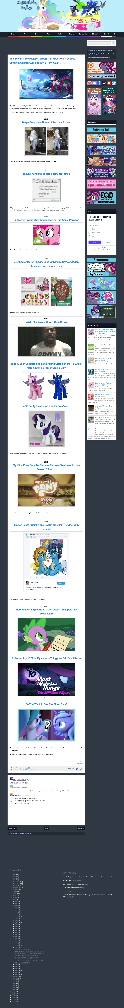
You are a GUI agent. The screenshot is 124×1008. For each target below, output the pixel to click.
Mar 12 (17, 938)
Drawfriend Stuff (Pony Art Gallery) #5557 (103, 384)
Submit (106, 34)
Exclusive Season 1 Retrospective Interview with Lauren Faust (104, 431)
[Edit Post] (31, 768)
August (15, 890)
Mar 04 (17, 968)
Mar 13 (17, 936)
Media (60, 34)
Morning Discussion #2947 (22, 962)
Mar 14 (17, 934)
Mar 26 (17, 911)
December (16, 882)
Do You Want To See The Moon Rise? (46, 704)
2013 (13, 997)
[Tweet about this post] (80, 768)
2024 (13, 878)
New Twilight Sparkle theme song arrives (100, 50)
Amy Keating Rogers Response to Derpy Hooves (105, 346)
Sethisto (74, 884)
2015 (13, 993)
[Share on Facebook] (76, 768)
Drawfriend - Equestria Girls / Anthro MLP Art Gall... (29, 961)
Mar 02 (17, 972)
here (83, 888)
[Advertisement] (101, 454)
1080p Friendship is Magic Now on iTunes (46, 174)
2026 (13, 874)
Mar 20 (17, 922)
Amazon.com (70, 896)
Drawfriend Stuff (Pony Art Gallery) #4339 (26, 955)
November (16, 884)
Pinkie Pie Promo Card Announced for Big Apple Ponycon (46, 220)
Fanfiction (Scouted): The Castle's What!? (26, 957)
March (15, 899)
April (14, 897)
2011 (13, 1001)
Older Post (81, 828)
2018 (13, 988)
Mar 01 (17, 974)
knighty (87, 884)
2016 (13, 991)
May (14, 895)
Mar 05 (17, 966)
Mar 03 (17, 970)
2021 (13, 982)
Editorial (94, 34)
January (15, 978)
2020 (13, 984)
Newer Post (12, 828)
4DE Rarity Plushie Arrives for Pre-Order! (46, 406)
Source (46, 102)
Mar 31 (17, 901)
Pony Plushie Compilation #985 (105, 417)
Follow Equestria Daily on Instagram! (72, 761)
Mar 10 (17, 942)
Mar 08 (17, 946)
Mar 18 (17, 926)
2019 (13, 986)
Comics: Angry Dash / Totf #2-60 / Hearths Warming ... (30, 953)
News (36, 34)
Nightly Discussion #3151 (22, 950)
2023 (13, 880)
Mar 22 (17, 919)
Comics (71, 34)
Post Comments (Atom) (23, 833)
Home (13, 34)
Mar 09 (17, 944)
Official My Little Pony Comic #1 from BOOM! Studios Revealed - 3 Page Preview (105, 331)
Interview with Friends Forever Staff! (99, 57)
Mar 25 (17, 913)
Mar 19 (17, 924)
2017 (13, 990)
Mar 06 (17, 964)
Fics (48, 34)
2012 (13, 999)
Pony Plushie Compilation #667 (23, 959)
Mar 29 (17, 905)
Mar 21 (17, 920)
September (16, 888)
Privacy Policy (67, 891)
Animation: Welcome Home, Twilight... (104, 407)
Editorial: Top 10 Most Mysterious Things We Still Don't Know (46, 658)
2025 (13, 876)
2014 (13, 995)
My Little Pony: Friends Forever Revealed (101, 54)
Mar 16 (17, 930)
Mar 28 (17, 907)
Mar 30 (17, 903)
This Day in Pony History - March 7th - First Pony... (29, 951)
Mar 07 (17, 948)
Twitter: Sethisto (80, 763)
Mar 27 (17, 909)
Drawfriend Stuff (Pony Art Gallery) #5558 (103, 359)
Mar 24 (17, 915)
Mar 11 (17, 940)
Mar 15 (17, 932)
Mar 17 (17, 928)
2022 (13, 980)
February (16, 976)
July (14, 891)
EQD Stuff (24, 770)
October (15, 886)
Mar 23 (17, 917)
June (14, 893)
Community (83, 34)
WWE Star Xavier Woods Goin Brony (46, 322)
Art (25, 34)
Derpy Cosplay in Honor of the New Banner (46, 122)
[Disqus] (46, 799)
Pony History (31, 770)
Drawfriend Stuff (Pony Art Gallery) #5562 (103, 370)
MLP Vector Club (76, 880)
